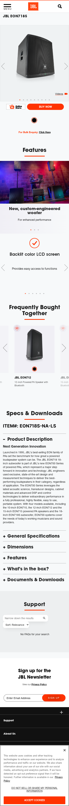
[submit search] (45, 618)
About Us (9, 733)
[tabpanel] (34, 55)
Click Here (45, 132)
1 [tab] (31, 230)
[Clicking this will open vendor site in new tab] (15, 106)
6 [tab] (44, 293)
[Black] (34, 369)
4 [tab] (36, 293)
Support (8, 720)
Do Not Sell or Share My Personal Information (34, 789)
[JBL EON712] (35, 346)
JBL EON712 (23, 377)
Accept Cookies (34, 800)
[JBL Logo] (33, 6)
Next (66, 66)
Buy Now (45, 106)
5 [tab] (40, 293)
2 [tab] (34, 230)
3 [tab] (38, 230)
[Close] (65, 750)
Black (34, 120)
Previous (3, 66)
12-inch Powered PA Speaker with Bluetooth (31, 384)
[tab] (20, 100)
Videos (59, 93)
